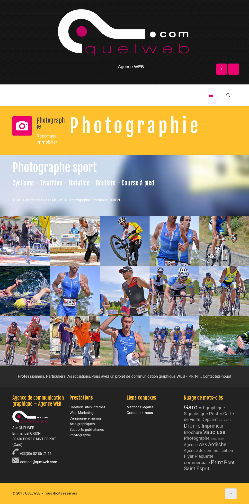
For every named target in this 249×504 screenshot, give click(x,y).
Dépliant (209, 419)
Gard (191, 407)
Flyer (189, 456)
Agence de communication (208, 450)
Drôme (192, 425)
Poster (215, 413)
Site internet (225, 420)
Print (217, 462)
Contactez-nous (140, 413)
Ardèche (217, 444)
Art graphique (212, 408)
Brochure (193, 432)
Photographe (197, 438)
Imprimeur (213, 426)
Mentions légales (140, 407)
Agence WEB (195, 444)
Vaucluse (214, 432)
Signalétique (196, 413)
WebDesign (217, 438)
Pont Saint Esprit (209, 465)
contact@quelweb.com (38, 462)
